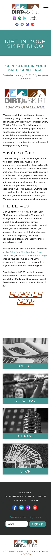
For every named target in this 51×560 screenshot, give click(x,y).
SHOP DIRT (21, 500)
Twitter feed (8, 255)
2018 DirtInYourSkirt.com (16, 551)
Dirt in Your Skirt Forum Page (32, 255)
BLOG (35, 500)
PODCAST (25, 492)
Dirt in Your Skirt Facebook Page (25, 252)
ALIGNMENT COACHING (19, 496)
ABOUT (41, 496)
